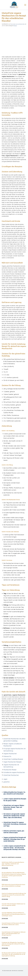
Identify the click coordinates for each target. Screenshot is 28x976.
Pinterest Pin (7, 756)
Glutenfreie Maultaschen (11, 775)
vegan (5, 779)
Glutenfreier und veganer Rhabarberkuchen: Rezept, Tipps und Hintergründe (13, 807)
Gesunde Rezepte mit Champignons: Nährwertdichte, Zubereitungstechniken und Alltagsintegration (14, 933)
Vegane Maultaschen (10, 753)
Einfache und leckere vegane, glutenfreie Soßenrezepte (13, 831)
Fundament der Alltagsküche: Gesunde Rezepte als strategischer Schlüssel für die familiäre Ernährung (13, 944)
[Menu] (25, 4)
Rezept (15, 25)
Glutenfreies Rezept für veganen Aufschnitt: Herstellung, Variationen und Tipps (14, 824)
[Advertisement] (14, 42)
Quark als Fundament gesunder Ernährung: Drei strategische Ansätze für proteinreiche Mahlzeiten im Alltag (14, 895)
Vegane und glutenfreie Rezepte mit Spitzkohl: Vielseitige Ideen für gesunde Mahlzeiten (14, 839)
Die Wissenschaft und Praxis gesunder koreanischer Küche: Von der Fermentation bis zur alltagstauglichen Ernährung (14, 954)
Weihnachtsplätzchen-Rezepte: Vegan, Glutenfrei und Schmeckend (14, 793)
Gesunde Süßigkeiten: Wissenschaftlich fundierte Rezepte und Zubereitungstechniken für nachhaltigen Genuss (14, 914)
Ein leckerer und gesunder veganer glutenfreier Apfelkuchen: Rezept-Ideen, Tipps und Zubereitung (14, 815)
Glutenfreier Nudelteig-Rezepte (13, 759)
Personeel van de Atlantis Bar (17, 24)
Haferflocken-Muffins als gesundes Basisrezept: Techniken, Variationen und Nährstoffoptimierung (13, 864)
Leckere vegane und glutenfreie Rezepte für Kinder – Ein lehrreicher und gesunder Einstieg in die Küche (14, 847)
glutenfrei (6, 782)
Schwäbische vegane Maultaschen (14, 772)
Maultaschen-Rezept (9, 769)
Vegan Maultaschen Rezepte (12, 762)
